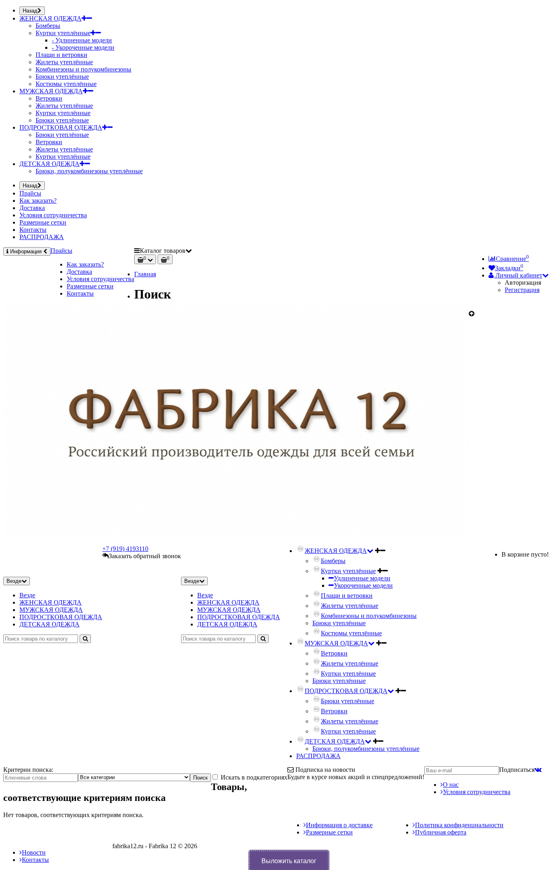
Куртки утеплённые (63, 32)
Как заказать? (38, 200)
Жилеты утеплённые (64, 62)
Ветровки (49, 98)
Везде (27, 595)
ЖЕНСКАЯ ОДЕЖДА (50, 18)
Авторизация (523, 282)
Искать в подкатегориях (253, 777)
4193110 (125, 548)
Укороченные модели (363, 585)
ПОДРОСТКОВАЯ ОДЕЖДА (60, 127)
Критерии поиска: (28, 769)
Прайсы (30, 193)
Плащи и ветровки (61, 54)
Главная (145, 274)
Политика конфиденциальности (459, 825)
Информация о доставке (339, 825)
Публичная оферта (440, 832)
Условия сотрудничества (53, 215)
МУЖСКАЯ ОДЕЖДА (51, 91)
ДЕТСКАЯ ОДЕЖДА (49, 163)
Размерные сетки (42, 222)
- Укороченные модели (83, 47)
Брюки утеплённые (62, 76)
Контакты (32, 229)
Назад (30, 11)
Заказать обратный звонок (145, 556)
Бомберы (48, 25)
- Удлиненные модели (82, 40)
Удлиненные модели (362, 578)
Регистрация (522, 289)
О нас (451, 784)
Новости (34, 852)
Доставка (32, 207)
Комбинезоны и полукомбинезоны (83, 69)
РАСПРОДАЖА (41, 236)
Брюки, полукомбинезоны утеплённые (89, 171)
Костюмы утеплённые (66, 83)
